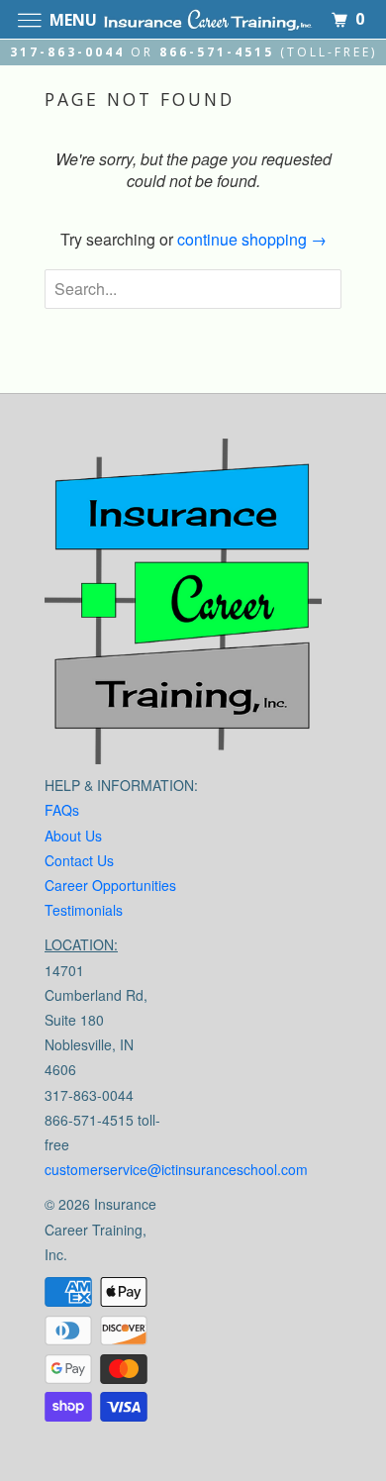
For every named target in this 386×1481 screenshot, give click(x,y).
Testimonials (84, 910)
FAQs (62, 810)
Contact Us (79, 860)
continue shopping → (252, 239)
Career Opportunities (110, 885)
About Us (73, 835)
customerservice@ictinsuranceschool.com (176, 1169)
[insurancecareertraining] (183, 606)
